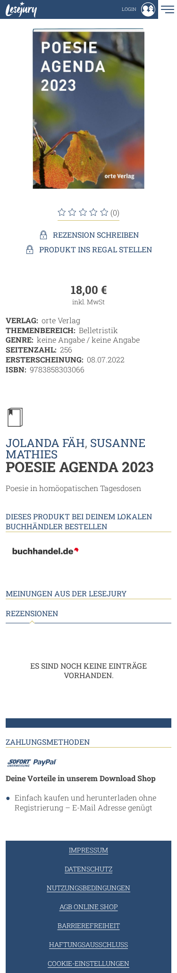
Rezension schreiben (96, 235)
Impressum (88, 849)
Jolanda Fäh (45, 442)
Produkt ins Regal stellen (95, 249)
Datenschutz (88, 868)
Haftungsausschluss (88, 944)
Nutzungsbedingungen (88, 887)
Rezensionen (32, 613)
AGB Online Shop (88, 906)
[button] (138, 9)
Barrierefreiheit (89, 925)
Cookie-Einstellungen (88, 963)
